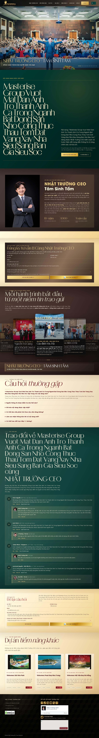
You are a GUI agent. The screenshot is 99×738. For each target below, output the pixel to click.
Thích (14, 504)
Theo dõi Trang (46, 713)
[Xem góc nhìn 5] (47, 360)
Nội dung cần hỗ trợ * (13, 264)
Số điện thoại (53, 604)
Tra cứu (57, 3)
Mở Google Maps (63, 728)
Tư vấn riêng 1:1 (84, 154)
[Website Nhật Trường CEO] (48, 703)
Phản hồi (18, 504)
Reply (17, 551)
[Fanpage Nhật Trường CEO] (57, 703)
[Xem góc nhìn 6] (50, 360)
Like (13, 551)
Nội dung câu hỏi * (12, 612)
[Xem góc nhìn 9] (58, 360)
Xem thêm (29, 687)
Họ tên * (9, 604)
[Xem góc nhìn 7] (52, 360)
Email (8, 608)
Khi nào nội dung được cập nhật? (18, 407)
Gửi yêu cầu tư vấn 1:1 (28, 277)
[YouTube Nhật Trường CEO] (51, 703)
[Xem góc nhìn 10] (61, 360)
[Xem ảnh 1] (80, 66)
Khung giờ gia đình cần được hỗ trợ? (17, 269)
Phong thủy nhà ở (10, 705)
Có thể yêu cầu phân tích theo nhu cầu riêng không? (25, 412)
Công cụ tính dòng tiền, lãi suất (12, 703)
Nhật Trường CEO (53, 708)
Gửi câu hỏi (28, 624)
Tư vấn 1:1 (85, 3)
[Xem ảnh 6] (92, 66)
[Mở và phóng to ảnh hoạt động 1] (49, 35)
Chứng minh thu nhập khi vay (12, 708)
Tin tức (50, 3)
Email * (9, 259)
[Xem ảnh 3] (85, 66)
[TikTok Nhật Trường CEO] (45, 703)
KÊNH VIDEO (64, 3)
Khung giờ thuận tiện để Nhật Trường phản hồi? (19, 618)
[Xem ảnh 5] (89, 66)
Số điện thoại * (54, 255)
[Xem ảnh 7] (94, 66)
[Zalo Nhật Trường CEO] (54, 703)
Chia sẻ (65, 713)
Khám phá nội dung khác (69, 154)
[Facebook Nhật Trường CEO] (42, 703)
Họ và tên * (10, 255)
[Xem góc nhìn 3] (43, 360)
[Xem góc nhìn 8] (55, 360)
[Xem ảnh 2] (83, 66)
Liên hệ (78, 3)
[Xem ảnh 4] (87, 66)
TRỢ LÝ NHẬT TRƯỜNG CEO (12, 699)
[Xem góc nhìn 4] (45, 360)
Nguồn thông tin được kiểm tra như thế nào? (22, 403)
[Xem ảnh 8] (96, 66)
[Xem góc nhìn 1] (38, 360)
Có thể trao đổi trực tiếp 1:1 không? (19, 421)
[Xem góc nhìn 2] (40, 360)
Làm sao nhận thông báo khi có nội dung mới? (22, 417)
